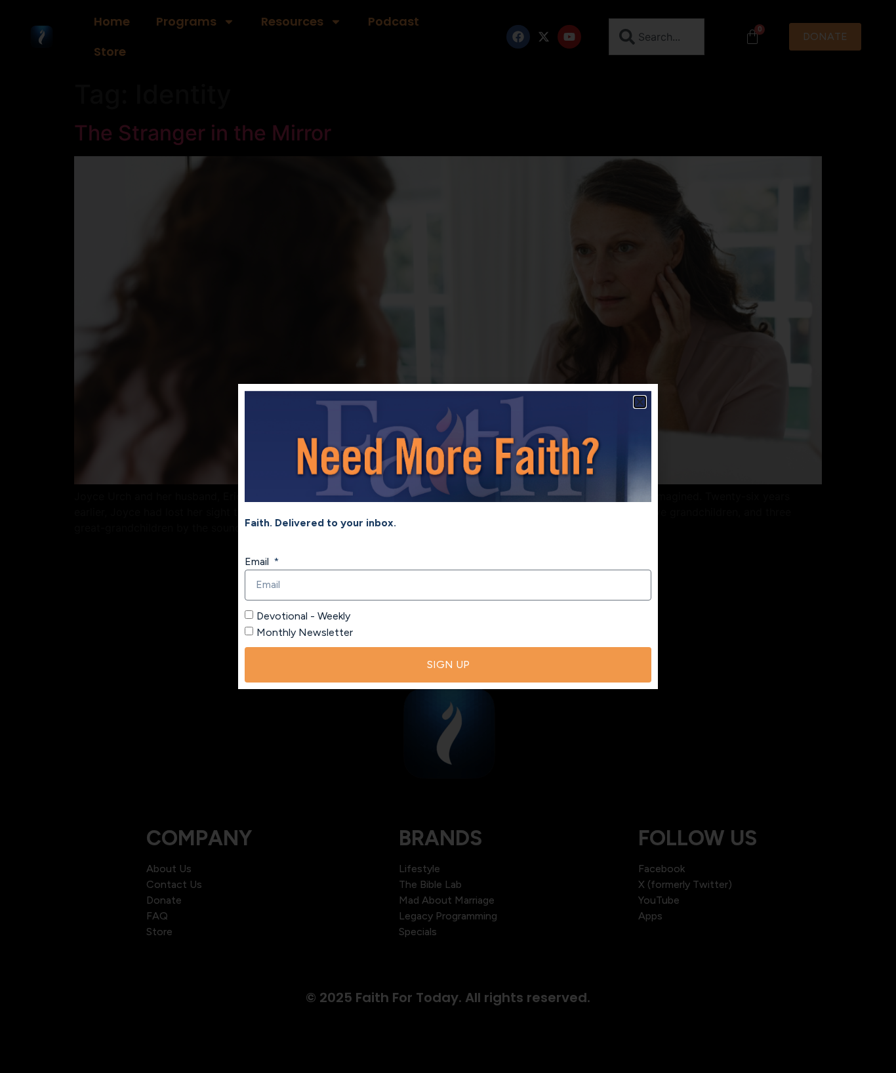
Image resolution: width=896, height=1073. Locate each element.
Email (258, 561)
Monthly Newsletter (304, 632)
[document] (448, 536)
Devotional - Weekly (303, 615)
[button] (640, 402)
